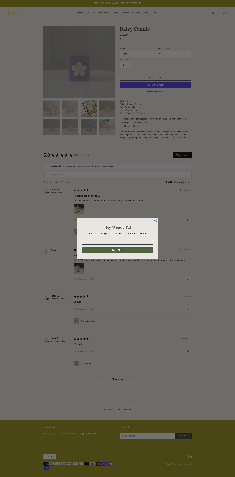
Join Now (118, 250)
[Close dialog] (155, 220)
